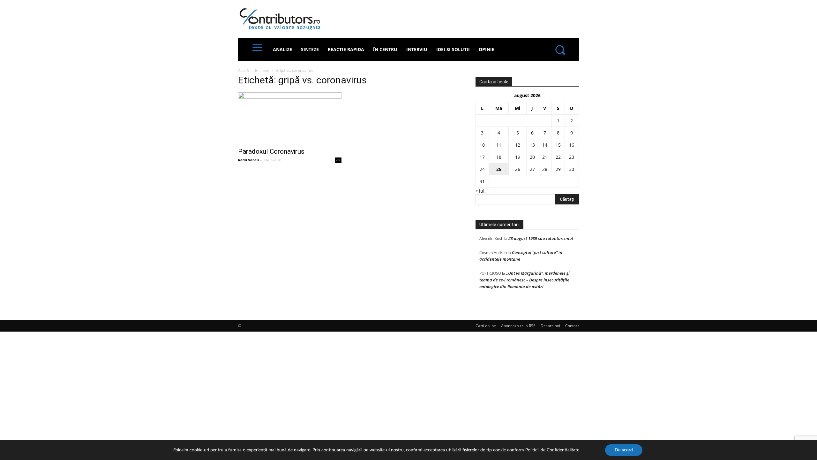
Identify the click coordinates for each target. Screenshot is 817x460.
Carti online (486, 325)
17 (482, 157)
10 (482, 145)
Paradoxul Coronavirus (271, 151)
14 (544, 145)
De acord (624, 450)
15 (558, 145)
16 (571, 145)
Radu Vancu (248, 159)
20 (532, 157)
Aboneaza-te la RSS (518, 325)
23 (571, 157)
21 (544, 157)
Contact (572, 325)
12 (517, 145)
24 (482, 169)
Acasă (243, 70)
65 (338, 160)
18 (498, 157)
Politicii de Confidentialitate (552, 450)
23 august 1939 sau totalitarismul (540, 238)
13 (532, 145)
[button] (560, 49)
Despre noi (550, 325)
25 (498, 169)
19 (517, 157)
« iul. (481, 191)
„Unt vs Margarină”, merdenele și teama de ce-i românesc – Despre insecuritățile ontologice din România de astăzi (524, 279)
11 (498, 145)
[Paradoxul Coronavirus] (289, 117)
